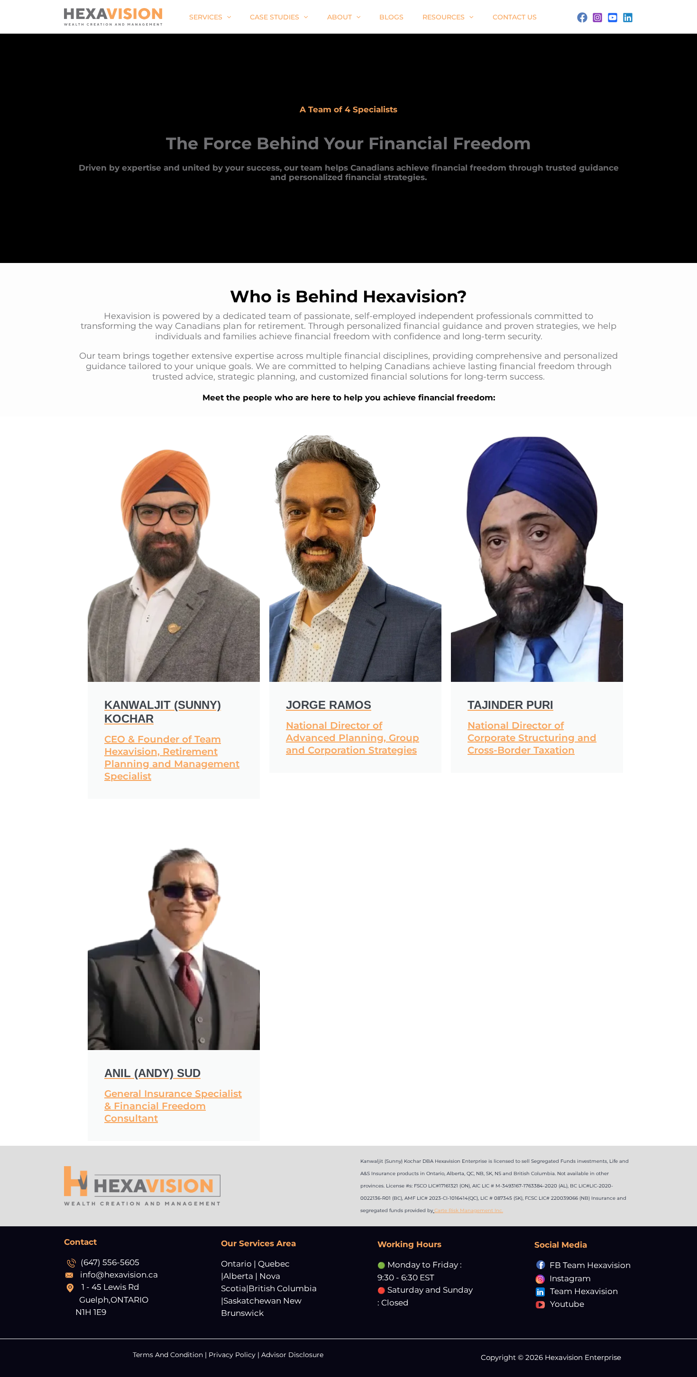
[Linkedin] (628, 17)
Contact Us (515, 17)
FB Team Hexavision (590, 1265)
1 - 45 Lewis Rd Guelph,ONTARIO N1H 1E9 (113, 1299)
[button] (226, 17)
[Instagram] (597, 17)
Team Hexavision (584, 1291)
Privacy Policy (232, 1354)
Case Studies (274, 17)
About (339, 17)
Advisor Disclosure (292, 1354)
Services (205, 17)
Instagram (570, 1278)
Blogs (391, 17)
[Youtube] (612, 17)
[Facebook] (582, 17)
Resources (443, 17)
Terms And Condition (169, 1354)
